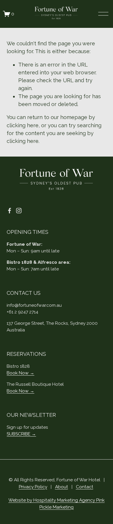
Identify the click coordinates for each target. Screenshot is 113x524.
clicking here (23, 125)
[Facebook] (9, 210)
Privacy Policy (33, 486)
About (61, 486)
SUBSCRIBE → (21, 434)
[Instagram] (19, 210)
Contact (84, 486)
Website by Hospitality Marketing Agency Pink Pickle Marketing (56, 503)
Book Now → (20, 373)
